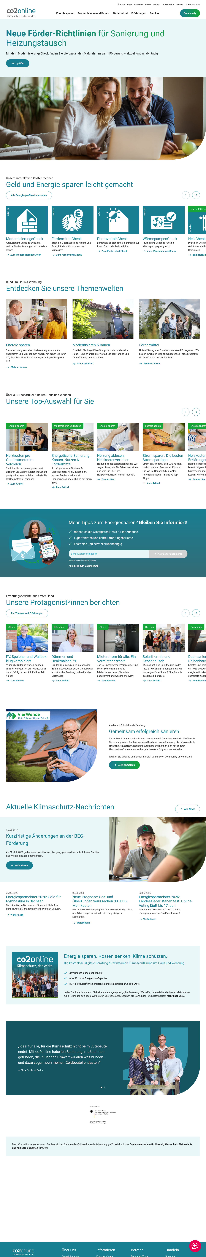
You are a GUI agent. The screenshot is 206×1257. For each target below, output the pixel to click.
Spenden (179, 4)
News (129, 4)
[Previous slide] (186, 195)
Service (154, 13)
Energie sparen (65, 13)
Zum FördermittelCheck (69, 254)
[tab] (101, 1087)
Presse (148, 4)
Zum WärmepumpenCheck (161, 251)
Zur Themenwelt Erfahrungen (27, 613)
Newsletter (138, 4)
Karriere (156, 4)
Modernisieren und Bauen (93, 13)
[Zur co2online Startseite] (21, 13)
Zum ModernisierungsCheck (25, 254)
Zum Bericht (17, 680)
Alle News (189, 809)
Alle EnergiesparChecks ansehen (29, 195)
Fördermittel (120, 13)
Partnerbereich (168, 4)
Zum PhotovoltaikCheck (114, 251)
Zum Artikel (16, 483)
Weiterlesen (21, 865)
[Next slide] (196, 195)
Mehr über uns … (176, 995)
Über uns (121, 4)
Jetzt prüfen (17, 63)
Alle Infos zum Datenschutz (83, 565)
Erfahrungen (138, 13)
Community (190, 13)
